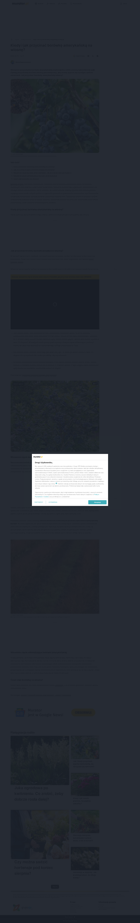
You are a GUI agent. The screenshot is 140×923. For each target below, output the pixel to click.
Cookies (46, 496)
